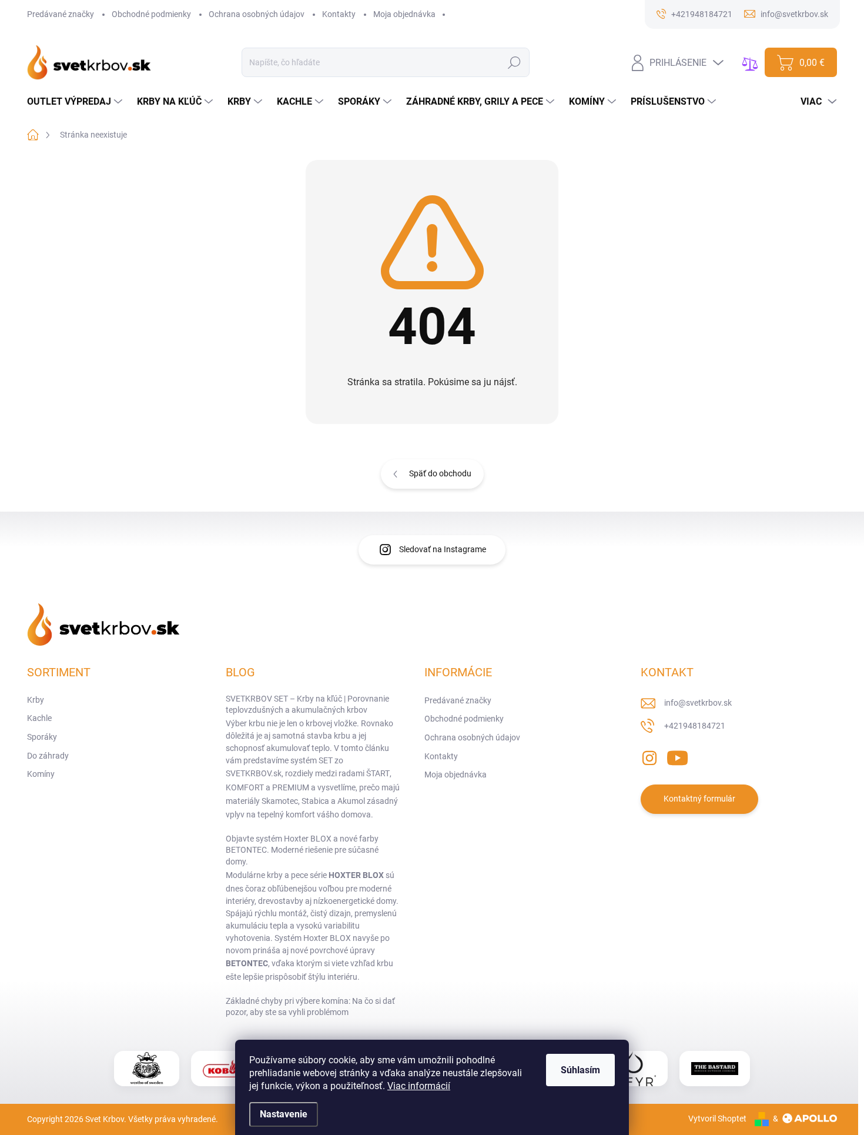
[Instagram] (649, 756)
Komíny (41, 774)
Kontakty (339, 14)
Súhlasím (580, 1070)
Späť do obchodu (440, 473)
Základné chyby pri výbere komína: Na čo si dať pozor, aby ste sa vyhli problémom (310, 1006)
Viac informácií (418, 1085)
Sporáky (42, 737)
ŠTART (378, 773)
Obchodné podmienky (151, 14)
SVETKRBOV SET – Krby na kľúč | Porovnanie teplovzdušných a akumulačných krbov (307, 704)
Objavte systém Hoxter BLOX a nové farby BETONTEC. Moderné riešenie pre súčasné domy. (302, 850)
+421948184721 (694, 725)
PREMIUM (290, 787)
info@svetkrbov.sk (698, 702)
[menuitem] (76, 101)
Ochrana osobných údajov (256, 14)
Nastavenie (283, 1114)
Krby (35, 700)
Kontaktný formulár (699, 798)
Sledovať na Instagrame (442, 549)
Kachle (39, 718)
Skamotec (280, 801)
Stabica (315, 801)
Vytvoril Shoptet (717, 1118)
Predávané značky (60, 14)
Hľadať (514, 62)
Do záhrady (48, 755)
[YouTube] (677, 756)
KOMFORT (245, 787)
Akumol (351, 801)
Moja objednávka (404, 14)
